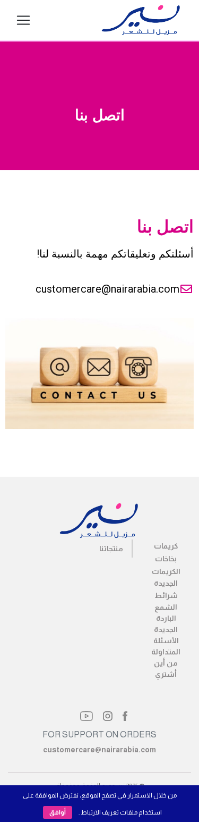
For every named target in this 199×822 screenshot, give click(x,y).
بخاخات (166, 558)
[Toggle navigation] (23, 20)
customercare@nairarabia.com (99, 749)
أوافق (57, 812)
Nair (74, 20)
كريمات (166, 546)
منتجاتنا (111, 548)
